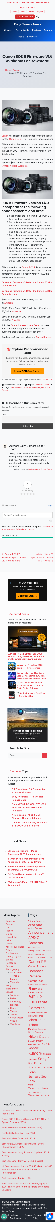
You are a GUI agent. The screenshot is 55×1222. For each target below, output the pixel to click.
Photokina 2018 (34, 1044)
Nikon (31, 12)
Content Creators (34, 985)
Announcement (40, 932)
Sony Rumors (28, 2)
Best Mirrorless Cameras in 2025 (18, 1138)
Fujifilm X (35, 997)
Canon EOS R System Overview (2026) (21, 1119)
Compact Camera (35, 973)
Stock (30, 1085)
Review (33, 1048)
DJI (7, 927)
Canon (14, 12)
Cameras (39, 384)
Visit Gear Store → (27, 595)
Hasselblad (11, 937)
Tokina (13, 1014)
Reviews (36, 30)
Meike (13, 998)
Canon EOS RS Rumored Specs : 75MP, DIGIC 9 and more (14, 557)
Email (4, 415)
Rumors (48, 30)
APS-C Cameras (35, 940)
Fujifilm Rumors (27, 7)
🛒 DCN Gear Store (24, 16)
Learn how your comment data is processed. (27, 527)
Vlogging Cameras (34, 1092)
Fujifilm (40, 12)
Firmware (32, 36)
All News (7, 30)
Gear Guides (16, 972)
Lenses (9, 943)
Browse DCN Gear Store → (27, 371)
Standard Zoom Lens (38, 1079)
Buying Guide (22, 30)
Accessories (35, 924)
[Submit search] (44, 755)
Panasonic (11, 963)
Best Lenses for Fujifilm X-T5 (16, 1178)
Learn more (47, 379)
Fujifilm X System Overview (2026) (19, 1133)
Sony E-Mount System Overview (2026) (22, 1127)
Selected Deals (19, 614)
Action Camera (35, 928)
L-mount (31, 1013)
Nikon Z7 (31, 1041)
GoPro (9, 934)
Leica (8, 940)
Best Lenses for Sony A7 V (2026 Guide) (22, 1161)
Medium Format (35, 1016)
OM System (12, 953)
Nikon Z (34, 1036)
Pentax (9, 966)
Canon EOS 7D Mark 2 (36, 954)
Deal (44, 984)
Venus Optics (16, 1017)
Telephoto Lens (38, 1088)
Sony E (44, 1059)
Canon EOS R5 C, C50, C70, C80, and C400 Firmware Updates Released (29, 807)
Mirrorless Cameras (37, 1029)
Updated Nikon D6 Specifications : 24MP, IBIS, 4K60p (42, 557)
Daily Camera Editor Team (40, 469)
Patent (39, 1040)
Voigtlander (15, 1024)
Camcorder (46, 951)
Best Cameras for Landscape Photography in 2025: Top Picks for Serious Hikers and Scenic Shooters (25, 1186)
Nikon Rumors (42, 2)
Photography (12, 969)
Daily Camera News (27, 24)
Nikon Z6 (45, 1037)
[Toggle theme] (38, 16)
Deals (21, 36)
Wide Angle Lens (38, 1095)
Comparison (36, 980)
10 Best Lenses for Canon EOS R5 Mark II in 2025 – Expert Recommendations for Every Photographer (27, 1169)
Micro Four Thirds (15, 946)
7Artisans (14, 995)
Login (50, 505)
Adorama (23, 165)
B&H (14, 165)
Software (32, 1059)
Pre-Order (46, 1044)
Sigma (13, 1008)
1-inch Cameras (36, 921)
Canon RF (27, 387)
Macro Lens (41, 1012)
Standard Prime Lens (40, 1069)
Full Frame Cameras (37, 1005)
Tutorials (14, 982)
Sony (23, 12)
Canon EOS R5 (46, 957)
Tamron (14, 1011)
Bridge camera (34, 948)
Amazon (6, 165)
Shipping (47, 1054)
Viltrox (13, 1021)
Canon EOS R (16, 139)
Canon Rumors (13, 2)
